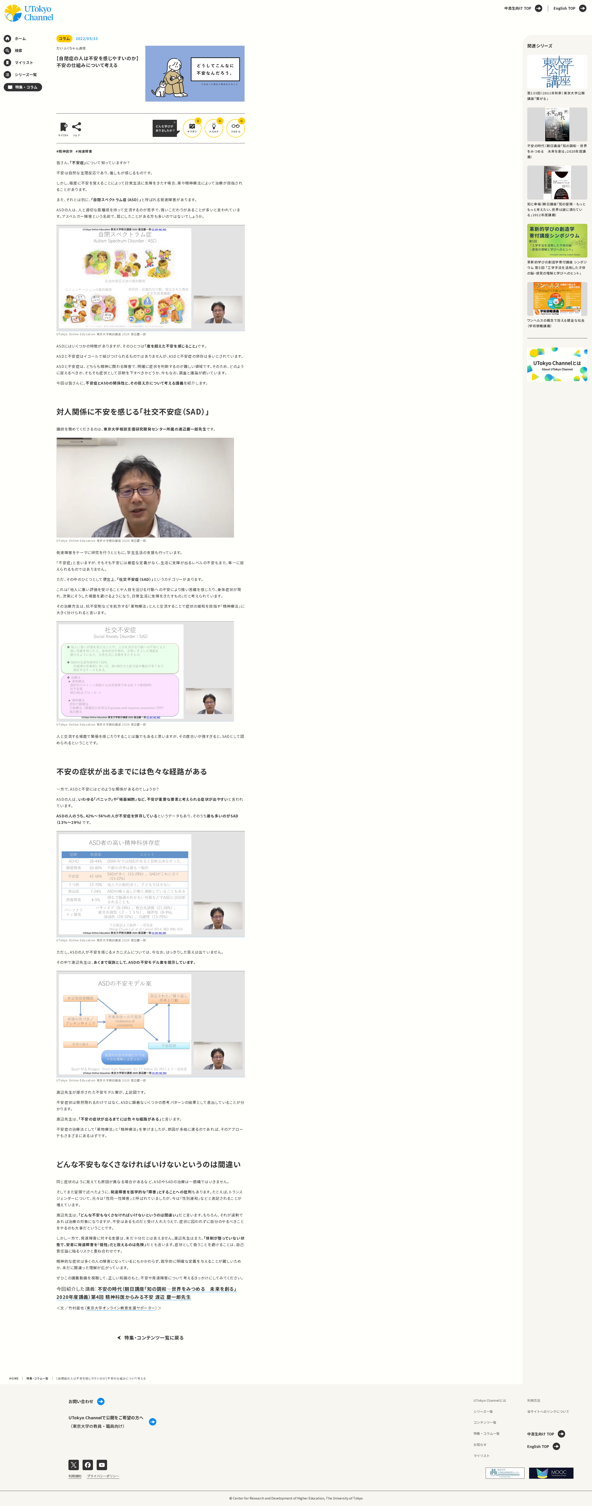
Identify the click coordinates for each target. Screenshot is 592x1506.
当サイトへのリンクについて (548, 1411)
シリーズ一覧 (483, 1411)
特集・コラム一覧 (37, 1378)
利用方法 (533, 1400)
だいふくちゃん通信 (71, 48)
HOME (14, 1378)
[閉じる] (175, 122)
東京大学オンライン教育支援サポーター (120, 1308)
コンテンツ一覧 (485, 1422)
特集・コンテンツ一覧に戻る (154, 1337)
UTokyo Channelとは (490, 1400)
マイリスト (482, 1455)
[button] (192, 128)
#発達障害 (84, 151)
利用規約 (74, 1476)
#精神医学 (64, 151)
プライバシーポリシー (103, 1476)
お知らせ (480, 1444)
